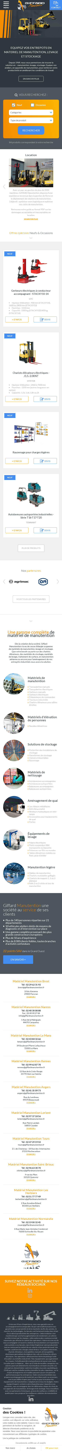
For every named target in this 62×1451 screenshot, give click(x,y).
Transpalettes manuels (39, 687)
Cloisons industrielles (38, 758)
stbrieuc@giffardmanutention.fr (31, 1170)
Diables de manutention (40, 873)
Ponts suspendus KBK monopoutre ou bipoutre (40, 846)
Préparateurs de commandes (42, 697)
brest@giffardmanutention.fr (31, 987)
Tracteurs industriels (38, 700)
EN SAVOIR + (18, 959)
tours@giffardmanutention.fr (31, 1144)
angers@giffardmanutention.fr (31, 1093)
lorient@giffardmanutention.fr (31, 1119)
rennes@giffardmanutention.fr (31, 1067)
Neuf (19, 105)
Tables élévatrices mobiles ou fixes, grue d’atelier (42, 854)
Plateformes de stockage (40, 755)
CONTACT (56, 7)
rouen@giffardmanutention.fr (31, 1225)
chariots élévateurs (15, 1352)
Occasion (41, 105)
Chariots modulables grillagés (42, 875)
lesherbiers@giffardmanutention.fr (31, 1199)
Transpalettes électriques (41, 689)
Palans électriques (37, 842)
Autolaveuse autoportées (40, 784)
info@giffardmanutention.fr (31, 1016)
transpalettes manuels (32, 1352)
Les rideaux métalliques (39, 806)
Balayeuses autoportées (40, 789)
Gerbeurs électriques (38, 694)
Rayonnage (34, 760)
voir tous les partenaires (31, 599)
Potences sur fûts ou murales (42, 850)
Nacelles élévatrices (38, 726)
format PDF (39, 209)
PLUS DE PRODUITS (31, 548)
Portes (32, 822)
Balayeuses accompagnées (41, 786)
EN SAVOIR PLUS (31, 79)
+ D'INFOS (17, 319)
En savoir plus (31, 219)
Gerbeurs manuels (37, 692)
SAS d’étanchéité (37, 809)
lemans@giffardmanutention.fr (31, 1041)
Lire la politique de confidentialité (16, 1438)
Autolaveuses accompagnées (42, 781)
